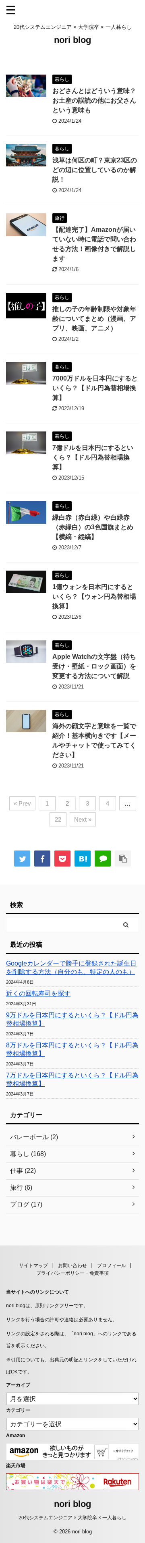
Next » (82, 819)
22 (58, 819)
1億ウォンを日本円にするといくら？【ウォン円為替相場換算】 (94, 596)
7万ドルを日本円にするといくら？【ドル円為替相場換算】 (72, 1079)
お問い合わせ (72, 1265)
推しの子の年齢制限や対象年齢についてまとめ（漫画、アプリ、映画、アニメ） (94, 319)
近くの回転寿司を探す (38, 993)
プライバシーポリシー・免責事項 (72, 1273)
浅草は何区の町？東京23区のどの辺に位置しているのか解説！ (94, 170)
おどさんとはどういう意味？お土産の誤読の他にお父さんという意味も (94, 100)
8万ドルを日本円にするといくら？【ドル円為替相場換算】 (72, 1049)
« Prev (22, 803)
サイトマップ (33, 1265)
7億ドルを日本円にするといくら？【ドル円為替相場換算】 (92, 457)
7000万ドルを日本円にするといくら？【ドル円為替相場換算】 (95, 388)
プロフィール (111, 1265)
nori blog (72, 40)
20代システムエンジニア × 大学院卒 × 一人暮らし (72, 1518)
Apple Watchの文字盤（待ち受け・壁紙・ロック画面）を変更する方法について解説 (94, 666)
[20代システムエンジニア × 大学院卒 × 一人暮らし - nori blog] (83, 858)
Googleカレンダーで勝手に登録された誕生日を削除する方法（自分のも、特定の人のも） (71, 967)
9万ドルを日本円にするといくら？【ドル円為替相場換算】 (72, 1019)
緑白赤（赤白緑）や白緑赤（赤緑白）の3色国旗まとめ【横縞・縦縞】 (92, 527)
